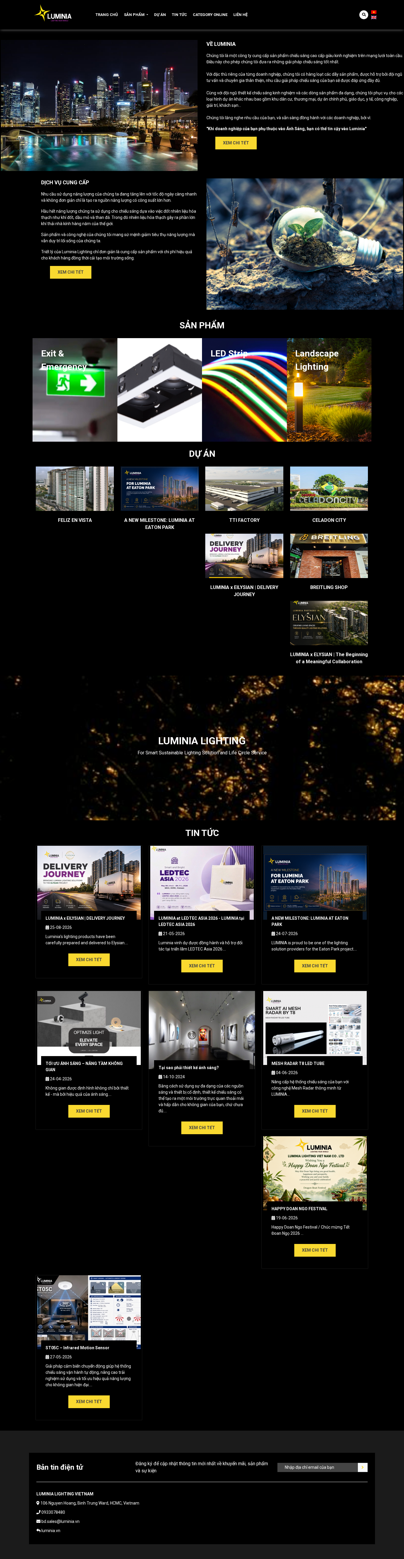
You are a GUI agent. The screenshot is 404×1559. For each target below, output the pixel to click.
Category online (210, 14)
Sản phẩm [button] (134, 14)
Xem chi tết (236, 143)
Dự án (160, 14)
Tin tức (179, 14)
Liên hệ (240, 14)
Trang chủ (107, 14)
